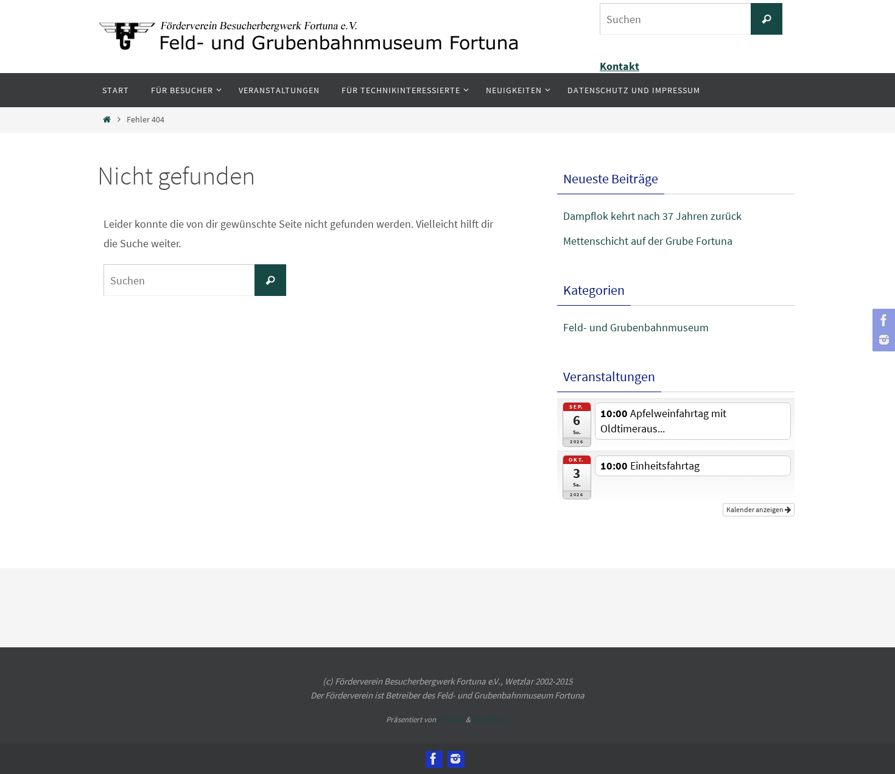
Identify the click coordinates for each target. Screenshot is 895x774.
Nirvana (451, 719)
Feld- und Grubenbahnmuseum (636, 327)
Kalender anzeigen (755, 509)
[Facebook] (882, 320)
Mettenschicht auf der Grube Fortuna (647, 241)
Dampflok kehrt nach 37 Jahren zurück (652, 216)
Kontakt (619, 66)
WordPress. (490, 719)
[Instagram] (882, 339)
